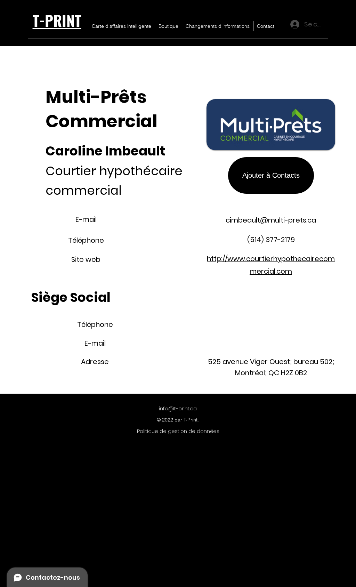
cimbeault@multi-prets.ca (271, 220)
